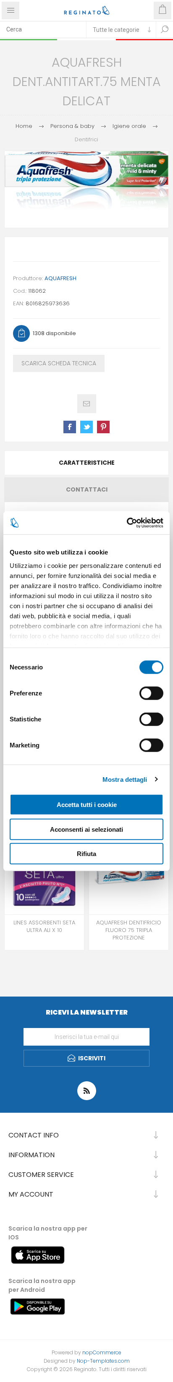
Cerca (164, 29)
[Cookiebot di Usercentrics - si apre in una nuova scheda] (126, 522)
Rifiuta (86, 853)
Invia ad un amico (86, 403)
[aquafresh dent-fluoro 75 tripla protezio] (128, 874)
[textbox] (43, 29)
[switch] (151, 693)
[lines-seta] (44, 874)
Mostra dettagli (124, 779)
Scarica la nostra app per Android (42, 1285)
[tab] (86, 462)
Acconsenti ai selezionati (86, 829)
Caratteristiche (87, 462)
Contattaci (86, 489)
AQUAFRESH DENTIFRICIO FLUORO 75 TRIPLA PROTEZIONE (128, 930)
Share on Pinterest (103, 427)
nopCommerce (101, 1352)
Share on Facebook (69, 427)
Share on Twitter (86, 427)
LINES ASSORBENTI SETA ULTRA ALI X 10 (44, 926)
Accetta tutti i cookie (87, 804)
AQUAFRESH (60, 278)
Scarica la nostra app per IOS (47, 1232)
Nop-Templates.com (103, 1360)
